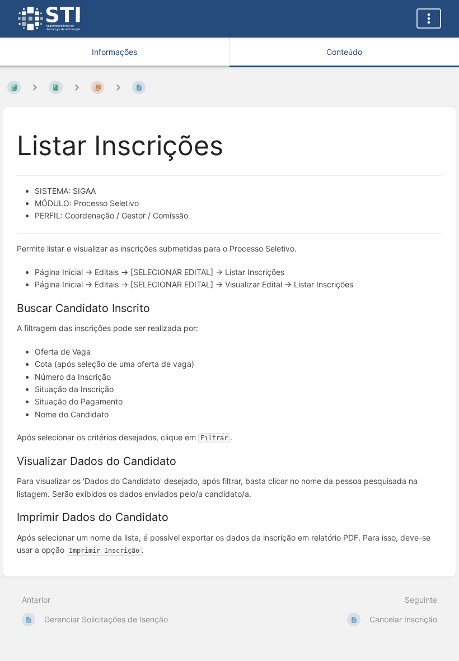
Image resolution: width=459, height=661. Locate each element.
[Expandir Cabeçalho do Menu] (428, 18)
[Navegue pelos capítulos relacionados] (77, 87)
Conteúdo (344, 52)
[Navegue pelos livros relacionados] (35, 87)
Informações (114, 52)
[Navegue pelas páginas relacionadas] (118, 87)
